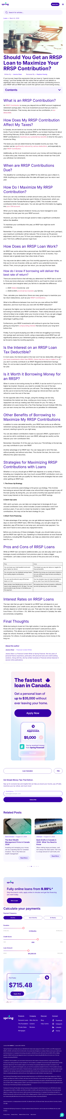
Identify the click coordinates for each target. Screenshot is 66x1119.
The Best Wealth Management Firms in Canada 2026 (17, 842)
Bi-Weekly (53, 917)
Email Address (10, 791)
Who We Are (34, 1020)
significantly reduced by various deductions (31, 146)
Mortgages (21, 1031)
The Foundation (23, 1024)
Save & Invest (9, 836)
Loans (5, 18)
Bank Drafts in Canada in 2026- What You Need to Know (46, 842)
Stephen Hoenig (42, 74)
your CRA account (13, 206)
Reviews (32, 1027)
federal (14, 288)
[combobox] (33, 12)
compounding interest (27, 326)
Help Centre (45, 1024)
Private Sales (22, 1027)
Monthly (13, 917)
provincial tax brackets (25, 291)
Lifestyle (39, 836)
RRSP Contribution (13, 105)
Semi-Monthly (33, 917)
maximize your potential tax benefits (33, 137)
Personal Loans (23, 1020)
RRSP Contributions (38, 298)
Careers (32, 1024)
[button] (62, 4)
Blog (42, 1020)
